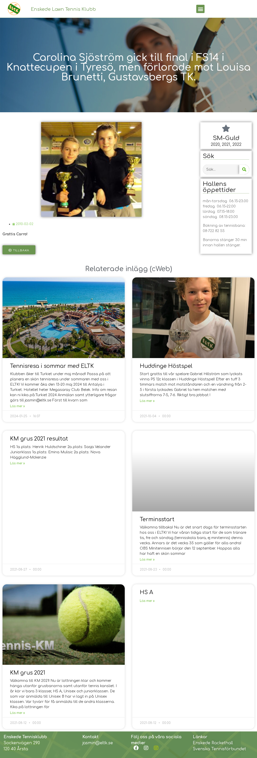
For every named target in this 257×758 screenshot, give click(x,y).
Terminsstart (157, 519)
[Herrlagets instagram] (156, 748)
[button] (200, 9)
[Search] (244, 169)
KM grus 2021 (27, 673)
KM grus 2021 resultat (39, 439)
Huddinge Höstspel (166, 366)
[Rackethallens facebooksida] (136, 748)
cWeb (161, 269)
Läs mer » (17, 406)
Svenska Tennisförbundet (219, 749)
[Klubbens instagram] (146, 748)
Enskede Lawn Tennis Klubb (63, 9)
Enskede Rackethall (213, 743)
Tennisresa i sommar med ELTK (52, 366)
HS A (146, 592)
